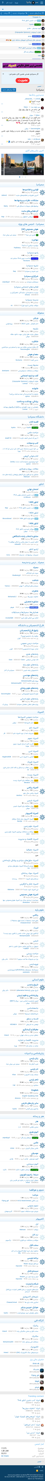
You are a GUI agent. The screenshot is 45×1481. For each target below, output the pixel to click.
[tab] (25, 177)
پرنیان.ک (5, 704)
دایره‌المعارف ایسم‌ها (31, 1014)
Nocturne (26, 261)
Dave (10, 660)
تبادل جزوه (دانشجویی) (30, 649)
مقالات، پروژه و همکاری (28, 469)
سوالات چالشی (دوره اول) (29, 305)
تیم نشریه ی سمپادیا (31, 271)
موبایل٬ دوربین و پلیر (29, 1307)
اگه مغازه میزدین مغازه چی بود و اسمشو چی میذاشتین (20, 347)
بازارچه (35, 328)
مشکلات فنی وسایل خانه (30, 1342)
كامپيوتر (40, 1219)
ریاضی (35, 915)
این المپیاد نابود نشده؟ (30, 889)
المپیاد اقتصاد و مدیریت (28, 839)
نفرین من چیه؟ (31, 235)
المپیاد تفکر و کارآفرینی (29, 884)
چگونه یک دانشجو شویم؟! (29, 636)
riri (11, 305)
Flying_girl (5, 1201)
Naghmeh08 (6, 757)
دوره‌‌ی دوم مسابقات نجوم (29, 1211)
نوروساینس (33, 964)
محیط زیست (33, 365)
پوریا (19, 451)
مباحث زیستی (32, 953)
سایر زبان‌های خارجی (29, 1103)
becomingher (35, 129)
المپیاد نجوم (33, 738)
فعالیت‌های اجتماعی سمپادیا (26, 287)
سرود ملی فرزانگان (32, 573)
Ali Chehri (5, 1456)
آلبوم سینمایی (32, 1164)
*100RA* (26, 948)
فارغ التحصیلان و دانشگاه (31, 625)
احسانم (27, 1292)
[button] (42, 1467)
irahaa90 (18, 544)
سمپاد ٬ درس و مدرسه (33, 562)
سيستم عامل (32, 1271)
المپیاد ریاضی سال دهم (30, 793)
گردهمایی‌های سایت (29, 211)
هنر (36, 1121)
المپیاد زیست (32, 774)
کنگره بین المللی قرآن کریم (29, 618)
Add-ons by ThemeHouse (35, 1479)
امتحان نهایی (32, 489)
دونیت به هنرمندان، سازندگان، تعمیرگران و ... (23, 292)
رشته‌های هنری (32, 654)
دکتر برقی (5, 959)
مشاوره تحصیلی (31, 601)
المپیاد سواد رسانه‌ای (29, 873)
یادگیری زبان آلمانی (32, 1109)
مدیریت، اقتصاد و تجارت (28, 1040)
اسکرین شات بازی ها (31, 1302)
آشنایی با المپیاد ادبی (29, 757)
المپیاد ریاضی (32, 787)
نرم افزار (35, 1234)
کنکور (41, 484)
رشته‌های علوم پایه (30, 664)
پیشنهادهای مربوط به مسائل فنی (27, 206)
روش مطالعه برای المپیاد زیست (25, 780)
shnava (27, 295)
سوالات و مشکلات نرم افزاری (29, 1240)
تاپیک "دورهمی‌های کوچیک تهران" (27, 1416)
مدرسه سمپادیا (32, 300)
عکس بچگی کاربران (32, 1148)
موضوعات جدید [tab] (19, 13)
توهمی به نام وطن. (32, 1024)
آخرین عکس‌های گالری (34, 150)
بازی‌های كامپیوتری (30, 1296)
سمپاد (35, 567)
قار (4, 733)
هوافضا (35, 1195)
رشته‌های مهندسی (30, 675)
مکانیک (35, 1336)
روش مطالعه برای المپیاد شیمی (25, 806)
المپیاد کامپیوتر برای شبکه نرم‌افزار (25, 819)
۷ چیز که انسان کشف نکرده (29, 438)
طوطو (34, 36)
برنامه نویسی (32, 1258)
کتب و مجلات (32, 443)
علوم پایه (39, 910)
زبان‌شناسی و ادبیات (34, 1053)
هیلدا (27, 746)
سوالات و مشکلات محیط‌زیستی (28, 371)
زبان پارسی (33, 1058)
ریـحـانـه (14, 879)
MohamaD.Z (12, 597)
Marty (6, 206)
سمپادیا (40, 185)
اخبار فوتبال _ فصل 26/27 (29, 324)
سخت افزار (33, 1245)
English (34, 1090)
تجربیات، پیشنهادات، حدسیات (28, 555)
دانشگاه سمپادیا (36, 417)
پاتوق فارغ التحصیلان (29, 630)
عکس (35, 1142)
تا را (19, 1127)
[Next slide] (41, 164)
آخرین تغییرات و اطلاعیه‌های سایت (27, 195)
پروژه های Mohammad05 (29, 681)
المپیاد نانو (33, 727)
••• (2, 104)
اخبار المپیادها (31, 723)
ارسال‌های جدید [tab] (36, 13)
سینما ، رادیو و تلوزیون (29, 1174)
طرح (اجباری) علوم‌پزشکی (30, 694)
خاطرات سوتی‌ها (33, 597)
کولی (19, 638)
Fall (14, 1085)
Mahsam (27, 477)
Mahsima (11, 889)
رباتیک (35, 1325)
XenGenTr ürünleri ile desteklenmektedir (31, 1477)
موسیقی (34, 1153)
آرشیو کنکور (33, 549)
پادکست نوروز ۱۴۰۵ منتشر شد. (24, 258)
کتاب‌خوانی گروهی (30, 456)
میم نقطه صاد (35, 107)
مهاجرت (35, 240)
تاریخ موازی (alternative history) (27, 990)
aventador (26, 972)
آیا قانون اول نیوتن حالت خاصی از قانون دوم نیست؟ (20, 933)
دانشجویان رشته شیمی (30, 670)
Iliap (2, 217)
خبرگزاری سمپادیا (31, 276)
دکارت (5, 1170)
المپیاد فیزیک (32, 762)
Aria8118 (8, 438)
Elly (19, 1253)
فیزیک (35, 928)
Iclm (39, 56)
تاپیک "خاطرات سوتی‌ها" (31, 1408)
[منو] (42, 2)
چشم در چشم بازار (32, 1046)
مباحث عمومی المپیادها (28, 717)
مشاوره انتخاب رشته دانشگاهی (25, 536)
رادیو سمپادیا (32, 252)
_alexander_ (29, 99)
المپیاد (40, 712)
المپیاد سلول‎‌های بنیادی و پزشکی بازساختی (20, 860)
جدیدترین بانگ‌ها (36, 95)
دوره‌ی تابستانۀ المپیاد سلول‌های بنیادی (23, 866)
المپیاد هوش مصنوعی (29, 894)
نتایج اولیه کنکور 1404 (29, 518)
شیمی (35, 940)
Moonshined (7, 518)
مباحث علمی (32, 432)
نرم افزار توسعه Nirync (31, 1264)
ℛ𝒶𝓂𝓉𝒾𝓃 (36, 1369)
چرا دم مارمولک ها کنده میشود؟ (27, 959)
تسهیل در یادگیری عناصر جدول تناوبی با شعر (23, 946)
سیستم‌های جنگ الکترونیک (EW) (27, 1352)
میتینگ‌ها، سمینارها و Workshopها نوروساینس (23, 970)
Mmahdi (27, 782)
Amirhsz (19, 795)
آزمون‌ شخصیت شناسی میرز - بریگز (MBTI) (24, 1001)
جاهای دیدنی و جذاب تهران (29, 1035)
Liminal (37, 99)
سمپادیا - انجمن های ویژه (31, 224)
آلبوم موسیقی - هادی (34, 28)
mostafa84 (9, 618)
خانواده (35, 388)
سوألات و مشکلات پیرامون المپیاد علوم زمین (21, 832)
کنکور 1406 (33, 523)
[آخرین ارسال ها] (2, 2)
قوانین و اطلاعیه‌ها (30, 189)
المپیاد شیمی (32, 800)
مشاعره (35, 1085)
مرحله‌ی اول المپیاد (32, 879)
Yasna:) (7, 586)
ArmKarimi (5, 371)
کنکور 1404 (33, 513)
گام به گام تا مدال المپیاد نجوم (25, 744)
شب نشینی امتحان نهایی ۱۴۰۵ (25, 495)
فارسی (36, 1467)
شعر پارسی (33, 1079)
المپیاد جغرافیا (32, 849)
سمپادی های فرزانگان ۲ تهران (28, 586)
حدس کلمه (34, 360)
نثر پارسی (34, 1069)
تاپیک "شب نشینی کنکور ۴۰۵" (28, 1400)
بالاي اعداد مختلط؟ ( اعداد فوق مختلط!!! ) (24, 921)
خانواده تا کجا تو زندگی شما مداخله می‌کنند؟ (23, 394)
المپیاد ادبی (33, 751)
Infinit (12, 1148)
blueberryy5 (16, 575)
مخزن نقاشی (34, 1127)
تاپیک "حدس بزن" (33, 1433)
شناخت (35, 580)
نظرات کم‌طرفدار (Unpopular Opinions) (28, 32)
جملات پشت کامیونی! (31, 1075)
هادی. (11, 1159)
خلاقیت (35, 341)
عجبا (34, 44)
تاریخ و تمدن (32, 984)
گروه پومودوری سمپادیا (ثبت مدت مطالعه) (24, 462)
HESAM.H (13, 1024)
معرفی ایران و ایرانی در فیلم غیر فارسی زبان (24, 1180)
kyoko (35, 24)
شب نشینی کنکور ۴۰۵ (31, 20)
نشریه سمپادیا (32, 265)
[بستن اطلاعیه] (4, 74)
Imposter (19, 1266)
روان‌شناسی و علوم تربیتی (27, 995)
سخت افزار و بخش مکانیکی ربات (27, 1331)
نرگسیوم (8, 1240)
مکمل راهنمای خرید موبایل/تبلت (27, 1313)
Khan (14, 1075)
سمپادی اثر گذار (9, 670)
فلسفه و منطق (32, 1019)
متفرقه (40, 313)
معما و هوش (32, 354)
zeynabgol (6, 282)
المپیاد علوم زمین (31, 826)
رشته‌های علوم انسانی (29, 698)
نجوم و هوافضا (36, 1190)
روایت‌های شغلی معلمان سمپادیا (27, 704)
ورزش (35, 318)
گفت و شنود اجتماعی (29, 375)
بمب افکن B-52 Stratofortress (28, 1201)
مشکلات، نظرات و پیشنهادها (26, 200)
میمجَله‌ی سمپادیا (32, 282)
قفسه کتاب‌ (33, 422)
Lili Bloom (36, 139)
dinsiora (18, 1098)
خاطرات (35, 591)
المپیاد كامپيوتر (31, 813)
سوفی (31, 115)
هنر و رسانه (38, 1116)
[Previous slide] (4, 164)
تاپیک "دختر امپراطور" (32, 1424)
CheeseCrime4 (25, 923)
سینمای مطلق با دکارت (27, 1170)
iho (29, 868)
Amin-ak (36, 1363)
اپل (37, 1224)
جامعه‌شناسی (32, 1008)
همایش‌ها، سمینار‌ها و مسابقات (25, 612)
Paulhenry (17, 248)
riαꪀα (8, 555)
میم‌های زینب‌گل (32, 52)
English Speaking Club (30, 1096)
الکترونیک (34, 1347)
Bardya (19, 821)
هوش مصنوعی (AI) (29, 229)
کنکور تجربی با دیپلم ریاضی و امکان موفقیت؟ (23, 542)
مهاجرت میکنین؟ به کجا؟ (30, 245)
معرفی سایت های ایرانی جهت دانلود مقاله (24, 334)
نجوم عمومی (33, 1205)
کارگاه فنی (39, 1320)
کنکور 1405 (33, 502)
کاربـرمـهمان (8, 1211)
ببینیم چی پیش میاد (9, 235)
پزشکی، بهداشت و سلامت (27, 401)
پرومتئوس (9, 324)
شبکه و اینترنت (32, 1284)
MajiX (37, 1381)
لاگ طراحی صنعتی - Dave (29, 660)
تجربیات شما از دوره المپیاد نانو (25, 733)
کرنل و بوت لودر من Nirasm (29, 1277)
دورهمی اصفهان (30, 217)
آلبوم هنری (33, 1132)
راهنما (41, 1470)
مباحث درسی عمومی (29, 643)
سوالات (36, 1230)
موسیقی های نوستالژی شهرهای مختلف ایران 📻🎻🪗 (23, 40)
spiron (27, 396)
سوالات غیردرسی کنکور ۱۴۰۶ (29, 48)
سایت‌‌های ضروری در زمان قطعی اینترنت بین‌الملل (22, 1289)
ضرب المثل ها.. (33, 1064)
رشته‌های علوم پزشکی (29, 688)
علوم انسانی (38, 980)
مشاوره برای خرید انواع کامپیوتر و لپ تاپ (24, 1251)
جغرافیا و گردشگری (30, 1029)
